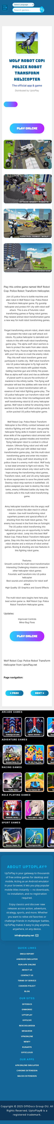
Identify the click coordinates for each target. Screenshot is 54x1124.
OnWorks (27, 1009)
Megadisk (27, 1031)
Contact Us (27, 975)
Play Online (27, 128)
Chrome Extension (27, 1070)
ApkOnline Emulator (27, 1065)
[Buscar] (42, 9)
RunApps (27, 1047)
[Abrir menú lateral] (5, 8)
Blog (27, 991)
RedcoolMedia (27, 1025)
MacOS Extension (27, 1076)
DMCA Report (27, 953)
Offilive (27, 1020)
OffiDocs (27, 1004)
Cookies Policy (27, 985)
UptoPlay (27, 1014)
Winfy (27, 1041)
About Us (27, 969)
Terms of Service (27, 980)
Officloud (27, 1052)
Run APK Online (27, 964)
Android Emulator (27, 959)
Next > (39, 693)
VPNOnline (27, 1036)
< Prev (14, 693)
